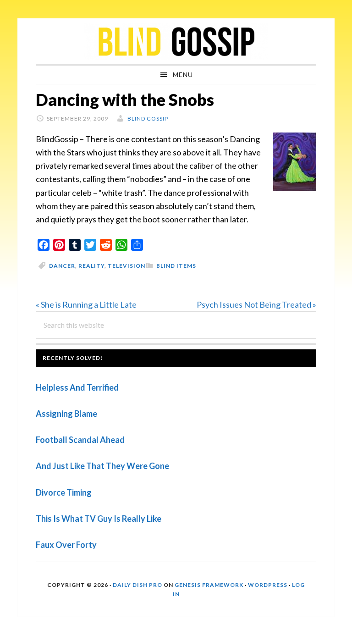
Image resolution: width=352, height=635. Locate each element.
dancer (62, 265)
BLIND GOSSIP (176, 41)
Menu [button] (183, 74)
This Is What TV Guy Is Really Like (98, 519)
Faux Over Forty (66, 545)
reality (91, 265)
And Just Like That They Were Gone (102, 466)
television (126, 265)
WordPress (267, 584)
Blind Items (176, 265)
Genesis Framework (209, 584)
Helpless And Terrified (77, 387)
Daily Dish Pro (137, 584)
